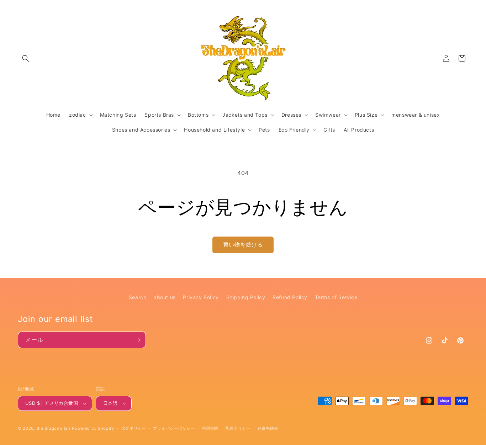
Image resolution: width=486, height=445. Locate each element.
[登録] (138, 340)
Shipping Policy (245, 297)
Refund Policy (290, 297)
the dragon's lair (54, 428)
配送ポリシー (238, 428)
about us (165, 297)
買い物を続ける (243, 244)
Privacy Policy (200, 297)
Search (138, 297)
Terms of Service (336, 297)
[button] (25, 58)
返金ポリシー (133, 428)
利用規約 (210, 428)
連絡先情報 (268, 428)
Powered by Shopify (93, 428)
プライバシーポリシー (174, 428)
